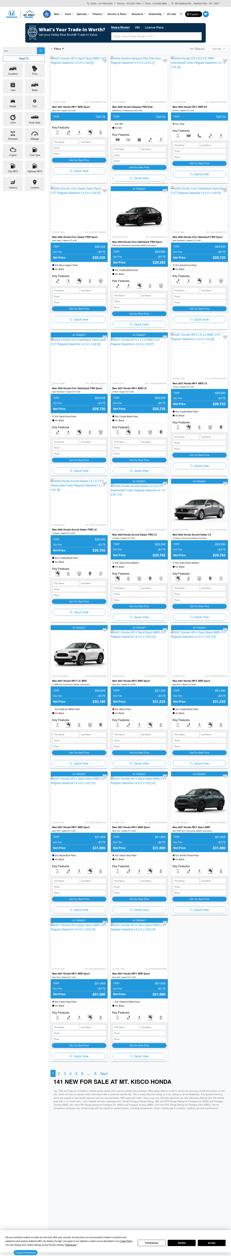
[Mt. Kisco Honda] (21, 14)
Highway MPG (34, 171)
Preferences (151, 1243)
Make (35, 90)
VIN (137, 27)
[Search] (41, 50)
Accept (211, 1243)
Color (13, 122)
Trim (34, 106)
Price (34, 74)
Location (34, 187)
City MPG (13, 171)
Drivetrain (13, 139)
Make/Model (120, 27)
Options (13, 187)
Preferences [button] (71, 1245)
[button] (47, 14)
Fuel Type (35, 155)
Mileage (35, 139)
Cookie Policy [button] (125, 1241)
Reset (22, 58)
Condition (13, 74)
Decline (182, 1243)
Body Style (34, 122)
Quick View (81, 171)
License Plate (154, 27)
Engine (13, 155)
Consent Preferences (25, 1252)
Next (104, 1073)
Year (13, 90)
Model (13, 106)
